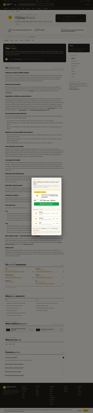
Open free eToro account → (46, 204)
